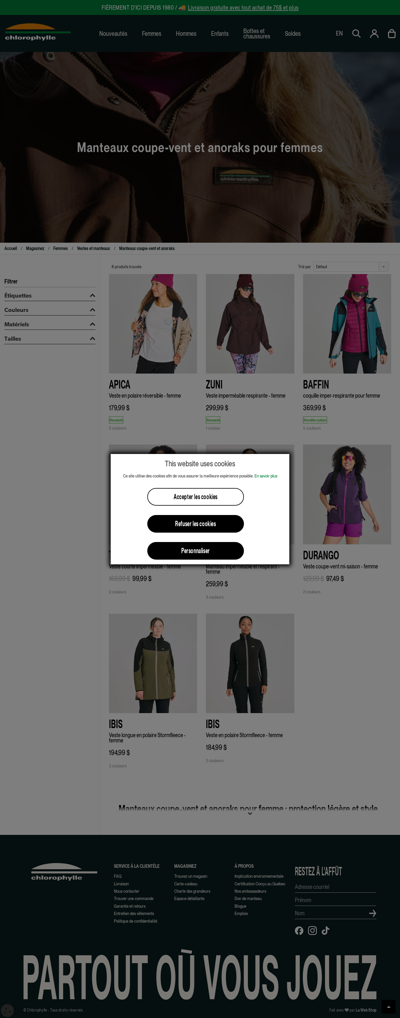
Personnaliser (195, 550)
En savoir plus (265, 476)
